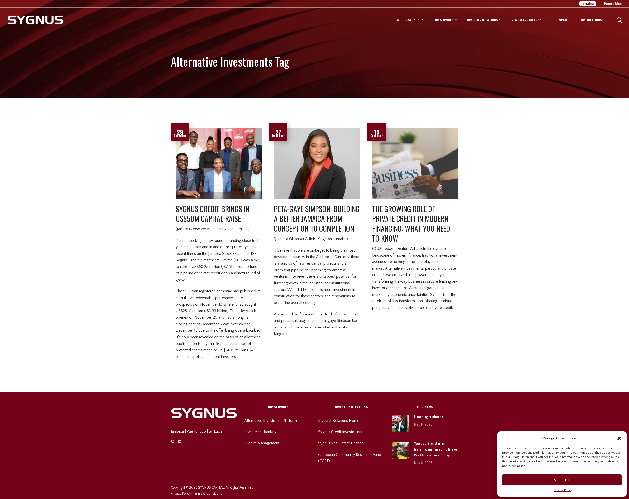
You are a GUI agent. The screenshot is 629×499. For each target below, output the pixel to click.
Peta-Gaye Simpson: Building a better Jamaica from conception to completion (317, 218)
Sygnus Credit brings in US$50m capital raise (212, 213)
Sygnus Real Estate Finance (340, 443)
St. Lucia (216, 431)
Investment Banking (260, 432)
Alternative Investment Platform (270, 420)
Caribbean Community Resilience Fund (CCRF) (349, 457)
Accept (562, 480)
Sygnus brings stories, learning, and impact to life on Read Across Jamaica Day (435, 449)
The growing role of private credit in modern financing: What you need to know (411, 223)
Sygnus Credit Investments (340, 432)
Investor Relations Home (338, 420)
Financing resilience (428, 416)
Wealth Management (261, 443)
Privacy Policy (563, 490)
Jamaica (587, 4)
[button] (619, 438)
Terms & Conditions (207, 494)
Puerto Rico (613, 4)
